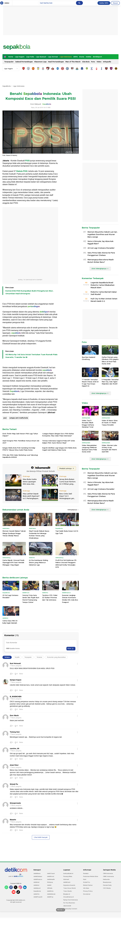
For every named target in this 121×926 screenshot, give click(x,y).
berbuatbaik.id (68, 873)
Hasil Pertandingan (56, 62)
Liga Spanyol (41, 57)
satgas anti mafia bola (18, 418)
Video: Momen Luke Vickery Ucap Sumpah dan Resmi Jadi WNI (109, 448)
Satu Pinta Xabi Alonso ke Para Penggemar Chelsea (101, 254)
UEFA (75, 57)
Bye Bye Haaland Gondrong (88, 358)
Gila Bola (85, 62)
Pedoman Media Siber (90, 876)
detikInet (36, 882)
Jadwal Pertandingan (24, 62)
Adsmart (66, 879)
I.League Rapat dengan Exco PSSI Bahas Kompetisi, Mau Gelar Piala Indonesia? (58, 435)
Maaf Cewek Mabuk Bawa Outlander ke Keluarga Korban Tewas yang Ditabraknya (39, 534)
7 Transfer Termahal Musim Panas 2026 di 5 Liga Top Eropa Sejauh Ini (90, 383)
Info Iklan (86, 888)
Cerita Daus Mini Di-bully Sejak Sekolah (10, 622)
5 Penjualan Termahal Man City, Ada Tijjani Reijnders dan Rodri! (110, 382)
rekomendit (67, 906)
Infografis (107, 62)
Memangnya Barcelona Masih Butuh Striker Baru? (101, 261)
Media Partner (88, 885)
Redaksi (86, 873)
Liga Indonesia (66, 57)
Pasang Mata (67, 876)
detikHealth (51, 879)
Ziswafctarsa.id (68, 897)
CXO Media (107, 888)
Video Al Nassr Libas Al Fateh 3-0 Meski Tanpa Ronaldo (110, 423)
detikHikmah (51, 894)
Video (99, 62)
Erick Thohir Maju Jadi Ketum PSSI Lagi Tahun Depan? (20, 435)
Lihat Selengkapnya (98, 268)
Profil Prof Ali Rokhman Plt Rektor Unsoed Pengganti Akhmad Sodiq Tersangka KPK (65, 563)
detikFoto (50, 891)
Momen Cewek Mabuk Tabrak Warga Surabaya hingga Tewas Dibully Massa (14, 533)
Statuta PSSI (21, 171)
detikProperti (38, 897)
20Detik (49, 888)
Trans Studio (67, 891)
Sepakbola (6, 86)
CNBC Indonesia (108, 876)
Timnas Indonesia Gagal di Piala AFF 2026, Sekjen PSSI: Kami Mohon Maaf (58, 442)
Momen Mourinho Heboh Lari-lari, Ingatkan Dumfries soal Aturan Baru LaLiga (102, 234)
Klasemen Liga (40, 62)
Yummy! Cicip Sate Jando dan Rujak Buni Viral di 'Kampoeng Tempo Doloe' (30, 598)
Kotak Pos (86, 882)
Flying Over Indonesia (70, 900)
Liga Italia (30, 57)
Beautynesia (107, 882)
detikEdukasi (38, 876)
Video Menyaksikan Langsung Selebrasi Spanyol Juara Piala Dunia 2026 (89, 448)
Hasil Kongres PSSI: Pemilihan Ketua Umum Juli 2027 (20, 442)
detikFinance (38, 879)
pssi (5, 418)
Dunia (81, 57)
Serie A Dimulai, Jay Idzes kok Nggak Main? (100, 242)
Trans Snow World (69, 888)
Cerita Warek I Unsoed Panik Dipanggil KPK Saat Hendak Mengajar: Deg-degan (13, 562)
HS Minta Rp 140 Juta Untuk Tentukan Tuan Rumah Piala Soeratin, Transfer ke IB (31, 355)
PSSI (27, 160)
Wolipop (50, 882)
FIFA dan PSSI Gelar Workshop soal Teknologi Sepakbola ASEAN (20, 456)
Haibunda (106, 879)
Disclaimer (86, 894)
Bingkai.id (66, 894)
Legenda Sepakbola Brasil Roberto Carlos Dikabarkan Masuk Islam (103, 285)
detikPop (50, 897)
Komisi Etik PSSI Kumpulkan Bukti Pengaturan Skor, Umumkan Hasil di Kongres (29, 292)
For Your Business (69, 903)
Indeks (88, 57)
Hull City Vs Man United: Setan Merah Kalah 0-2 (104, 300)
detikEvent (66, 882)
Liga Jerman (53, 57)
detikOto (36, 894)
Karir (84, 879)
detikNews (37, 873)
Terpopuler (9, 62)
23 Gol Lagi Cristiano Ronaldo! (10, 596)
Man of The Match (72, 62)
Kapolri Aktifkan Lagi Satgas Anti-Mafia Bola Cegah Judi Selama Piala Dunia (59, 449)
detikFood (50, 876)
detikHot (36, 885)
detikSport (97, 57)
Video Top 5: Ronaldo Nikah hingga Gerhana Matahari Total (88, 424)
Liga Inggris (19, 57)
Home (10, 57)
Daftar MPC (103, 3)
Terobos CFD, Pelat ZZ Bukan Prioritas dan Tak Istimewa (49, 597)
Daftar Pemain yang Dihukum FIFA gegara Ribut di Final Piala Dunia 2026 (110, 360)
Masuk (115, 3)
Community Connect (70, 909)
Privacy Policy (88, 891)
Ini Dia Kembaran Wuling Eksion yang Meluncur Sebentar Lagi (38, 562)
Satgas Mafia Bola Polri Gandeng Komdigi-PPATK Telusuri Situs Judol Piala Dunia (19, 449)
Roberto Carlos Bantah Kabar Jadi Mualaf (104, 293)
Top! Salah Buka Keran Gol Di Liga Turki (66, 532)
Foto (93, 62)
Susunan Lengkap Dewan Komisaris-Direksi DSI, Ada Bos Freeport (70, 598)
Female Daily (107, 885)
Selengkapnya (72, 510)
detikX (49, 885)
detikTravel (51, 873)
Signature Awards (69, 885)
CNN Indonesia (108, 873)
